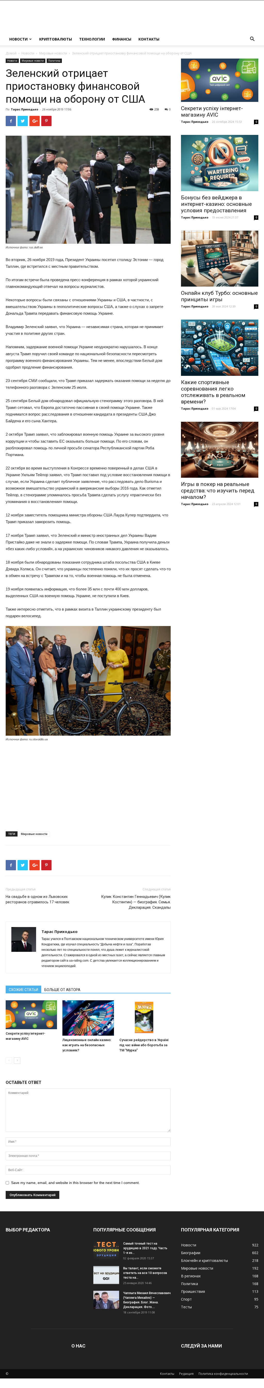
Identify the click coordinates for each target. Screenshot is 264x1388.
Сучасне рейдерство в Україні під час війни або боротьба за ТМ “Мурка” (143, 1045)
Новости (18, 39)
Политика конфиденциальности (223, 1373)
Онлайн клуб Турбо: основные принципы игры (219, 296)
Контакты (148, 39)
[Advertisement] (88, 784)
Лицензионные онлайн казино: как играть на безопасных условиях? (86, 1045)
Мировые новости (53, 53)
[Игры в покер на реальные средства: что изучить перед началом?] (219, 450)
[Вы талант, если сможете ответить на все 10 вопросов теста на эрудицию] (106, 1275)
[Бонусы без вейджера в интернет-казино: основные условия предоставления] (219, 163)
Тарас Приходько (24, 109)
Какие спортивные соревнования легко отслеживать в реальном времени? (213, 392)
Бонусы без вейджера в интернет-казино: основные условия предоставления (216, 204)
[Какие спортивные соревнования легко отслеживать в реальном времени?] (219, 348)
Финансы (121, 39)
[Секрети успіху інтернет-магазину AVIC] (31, 1014)
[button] (252, 39)
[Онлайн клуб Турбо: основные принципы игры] (219, 259)
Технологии (92, 39)
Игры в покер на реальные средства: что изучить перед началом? (217, 490)
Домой (11, 53)
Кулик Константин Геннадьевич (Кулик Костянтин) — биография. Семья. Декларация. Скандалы (136, 902)
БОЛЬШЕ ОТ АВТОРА (62, 990)
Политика (54, 60)
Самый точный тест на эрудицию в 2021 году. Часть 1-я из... (145, 1248)
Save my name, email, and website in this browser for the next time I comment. (75, 1183)
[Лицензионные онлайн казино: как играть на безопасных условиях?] (88, 1018)
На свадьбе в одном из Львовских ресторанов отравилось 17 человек (37, 899)
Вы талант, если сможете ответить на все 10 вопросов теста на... (145, 1273)
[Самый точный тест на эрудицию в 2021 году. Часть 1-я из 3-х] (106, 1250)
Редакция (186, 1373)
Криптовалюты (55, 39)
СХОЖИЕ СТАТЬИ (23, 990)
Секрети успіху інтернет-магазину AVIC (212, 111)
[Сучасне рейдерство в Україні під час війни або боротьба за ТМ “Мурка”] (145, 1018)
